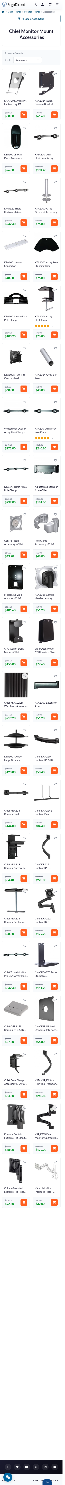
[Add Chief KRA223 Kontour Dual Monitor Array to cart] (23, 824)
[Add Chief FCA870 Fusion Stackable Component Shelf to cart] (54, 986)
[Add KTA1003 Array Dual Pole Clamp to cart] (23, 334)
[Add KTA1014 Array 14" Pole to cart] (54, 389)
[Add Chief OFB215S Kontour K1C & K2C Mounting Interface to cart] (23, 1040)
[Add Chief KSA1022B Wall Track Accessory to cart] (23, 716)
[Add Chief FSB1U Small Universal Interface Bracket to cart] (54, 1040)
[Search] (35, 4)
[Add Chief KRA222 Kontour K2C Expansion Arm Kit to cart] (54, 932)
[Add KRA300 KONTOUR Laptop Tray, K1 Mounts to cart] (23, 114)
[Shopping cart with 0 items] (49, 4)
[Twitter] (17, 1467)
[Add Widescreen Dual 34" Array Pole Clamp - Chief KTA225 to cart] (23, 447)
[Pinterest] (36, 1467)
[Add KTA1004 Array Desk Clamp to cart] (54, 334)
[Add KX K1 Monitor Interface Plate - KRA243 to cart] (54, 1202)
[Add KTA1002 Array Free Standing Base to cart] (54, 276)
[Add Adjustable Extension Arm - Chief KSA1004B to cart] (54, 501)
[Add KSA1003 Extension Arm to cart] (54, 716)
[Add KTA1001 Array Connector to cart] (23, 276)
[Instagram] (45, 1467)
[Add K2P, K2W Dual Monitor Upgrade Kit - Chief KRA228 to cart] (54, 1148)
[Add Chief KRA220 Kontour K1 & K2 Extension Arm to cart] (54, 770)
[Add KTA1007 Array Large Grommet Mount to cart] (23, 770)
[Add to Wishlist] (25, 74)
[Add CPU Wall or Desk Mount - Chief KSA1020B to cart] (23, 662)
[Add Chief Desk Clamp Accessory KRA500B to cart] (23, 1094)
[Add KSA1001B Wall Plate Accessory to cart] (23, 168)
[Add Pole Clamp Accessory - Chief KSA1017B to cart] (54, 554)
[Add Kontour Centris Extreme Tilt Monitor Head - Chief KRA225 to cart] (23, 1148)
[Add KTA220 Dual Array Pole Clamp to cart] (54, 447)
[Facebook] (8, 1467)
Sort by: (8, 60)
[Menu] (57, 4)
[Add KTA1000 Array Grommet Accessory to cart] (54, 222)
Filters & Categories (33, 18)
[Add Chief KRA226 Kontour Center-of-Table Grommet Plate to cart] (23, 932)
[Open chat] (7, 1477)
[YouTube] (26, 1467)
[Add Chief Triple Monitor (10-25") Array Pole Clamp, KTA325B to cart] (23, 986)
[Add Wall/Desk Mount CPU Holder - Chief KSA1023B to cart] (54, 662)
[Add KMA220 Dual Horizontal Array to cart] (54, 168)
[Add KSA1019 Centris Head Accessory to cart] (54, 609)
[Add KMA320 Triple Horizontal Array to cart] (23, 222)
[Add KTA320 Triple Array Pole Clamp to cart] (23, 501)
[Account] (42, 4)
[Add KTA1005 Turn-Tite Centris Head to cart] (23, 389)
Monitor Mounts (32, 11)
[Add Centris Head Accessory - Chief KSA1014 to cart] (23, 554)
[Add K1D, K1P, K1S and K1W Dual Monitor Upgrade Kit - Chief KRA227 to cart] (54, 1094)
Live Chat (47, 1482)
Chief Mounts (14, 11)
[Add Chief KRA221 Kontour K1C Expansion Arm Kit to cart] (54, 878)
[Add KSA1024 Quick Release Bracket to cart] (54, 114)
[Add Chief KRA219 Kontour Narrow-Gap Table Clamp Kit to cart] (23, 878)
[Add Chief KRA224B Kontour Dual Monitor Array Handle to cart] (54, 824)
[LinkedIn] (54, 1467)
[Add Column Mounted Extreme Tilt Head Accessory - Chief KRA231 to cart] (23, 1202)
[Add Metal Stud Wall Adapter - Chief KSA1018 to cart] (23, 609)
